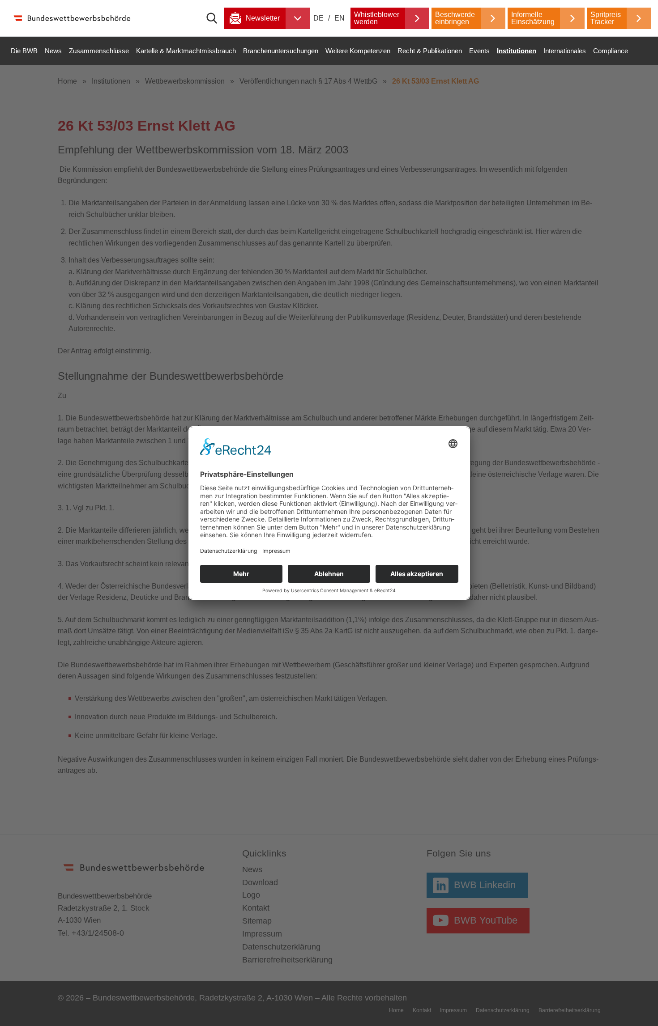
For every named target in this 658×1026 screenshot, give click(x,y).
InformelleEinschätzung (533, 18)
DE (319, 18)
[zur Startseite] (71, 18)
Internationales (564, 51)
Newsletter (263, 18)
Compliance (610, 51)
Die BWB (24, 51)
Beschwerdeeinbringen (455, 18)
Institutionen (516, 51)
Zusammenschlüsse (99, 51)
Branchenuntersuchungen (280, 51)
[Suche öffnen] (215, 18)
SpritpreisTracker (605, 18)
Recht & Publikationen (429, 51)
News (53, 51)
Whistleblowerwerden (376, 18)
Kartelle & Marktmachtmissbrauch (186, 51)
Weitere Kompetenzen (357, 51)
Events (479, 51)
